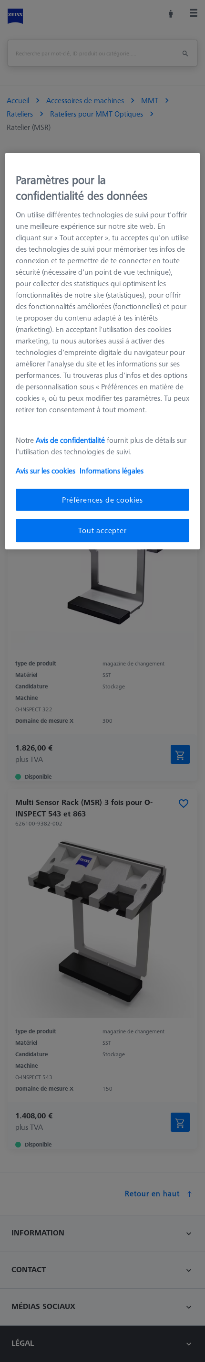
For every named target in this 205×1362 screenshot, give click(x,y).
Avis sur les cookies (45, 470)
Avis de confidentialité (71, 440)
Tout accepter (102, 530)
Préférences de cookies (102, 499)
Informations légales (112, 470)
